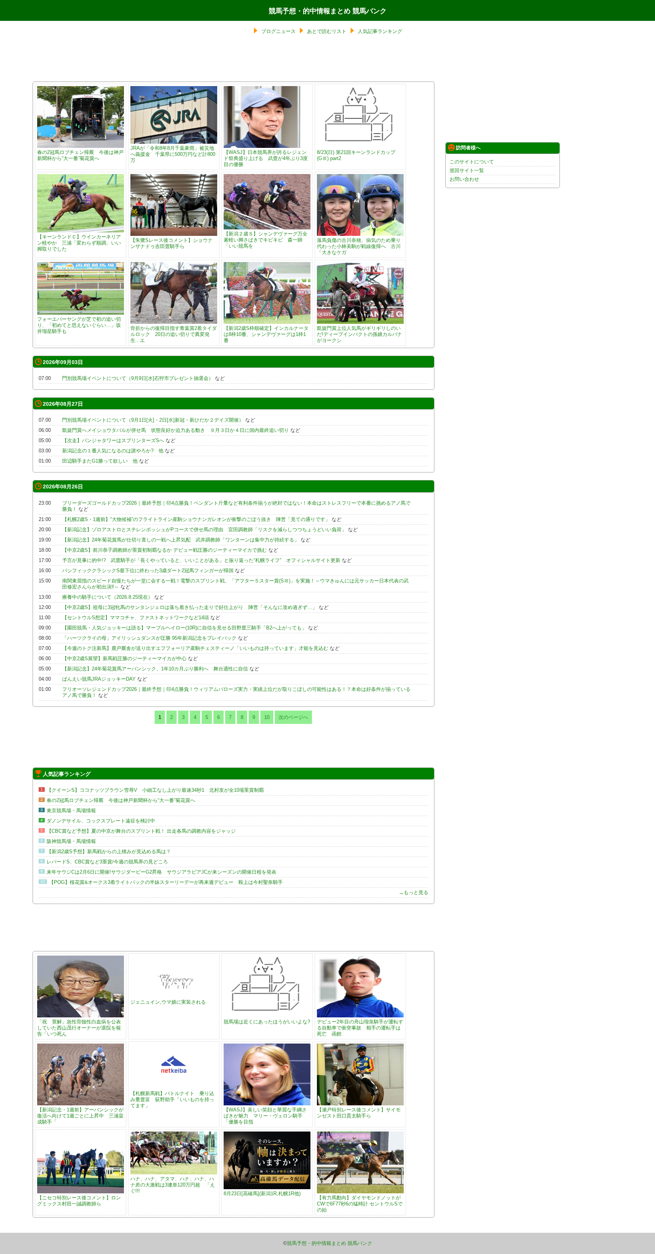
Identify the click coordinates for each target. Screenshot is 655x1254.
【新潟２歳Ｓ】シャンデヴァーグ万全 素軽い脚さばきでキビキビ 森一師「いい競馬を (268, 240)
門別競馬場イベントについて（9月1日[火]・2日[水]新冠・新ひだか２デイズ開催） (153, 420)
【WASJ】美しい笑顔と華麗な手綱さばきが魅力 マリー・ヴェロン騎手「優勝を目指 (265, 1116)
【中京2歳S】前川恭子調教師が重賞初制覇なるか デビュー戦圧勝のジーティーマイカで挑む (164, 550)
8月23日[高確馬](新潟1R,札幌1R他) (262, 1193)
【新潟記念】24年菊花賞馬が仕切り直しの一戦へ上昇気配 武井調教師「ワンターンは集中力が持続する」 (180, 540)
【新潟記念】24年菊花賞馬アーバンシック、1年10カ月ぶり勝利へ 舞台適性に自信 (155, 669)
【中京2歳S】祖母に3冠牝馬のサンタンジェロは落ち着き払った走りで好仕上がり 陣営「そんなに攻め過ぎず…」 (189, 607)
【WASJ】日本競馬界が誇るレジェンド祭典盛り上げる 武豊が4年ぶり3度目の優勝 (266, 158)
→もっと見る (413, 892)
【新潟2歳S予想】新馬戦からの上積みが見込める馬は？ (109, 851)
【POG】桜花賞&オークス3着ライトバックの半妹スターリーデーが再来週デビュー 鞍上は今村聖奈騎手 (166, 882)
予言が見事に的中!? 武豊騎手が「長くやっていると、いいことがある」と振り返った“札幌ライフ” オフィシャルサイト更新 (201, 560)
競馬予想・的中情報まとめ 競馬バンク (328, 11)
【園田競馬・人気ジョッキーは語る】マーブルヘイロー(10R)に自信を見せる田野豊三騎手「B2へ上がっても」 (184, 628)
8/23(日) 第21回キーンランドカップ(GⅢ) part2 (356, 155)
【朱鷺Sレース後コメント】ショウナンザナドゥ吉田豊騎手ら (171, 243)
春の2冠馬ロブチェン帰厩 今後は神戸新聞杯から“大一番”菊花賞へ (80, 155)
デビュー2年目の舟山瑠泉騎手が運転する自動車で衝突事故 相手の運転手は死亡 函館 (360, 1028)
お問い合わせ (464, 179)
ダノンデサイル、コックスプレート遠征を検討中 (101, 821)
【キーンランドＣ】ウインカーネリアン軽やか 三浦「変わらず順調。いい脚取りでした (79, 243)
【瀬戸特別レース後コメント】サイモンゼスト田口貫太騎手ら (359, 1113)
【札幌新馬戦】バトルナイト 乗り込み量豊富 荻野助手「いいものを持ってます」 (172, 1099)
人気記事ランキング (380, 31)
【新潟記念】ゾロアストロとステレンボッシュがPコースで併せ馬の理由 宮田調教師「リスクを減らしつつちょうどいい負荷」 (204, 529)
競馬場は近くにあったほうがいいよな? (267, 1022)
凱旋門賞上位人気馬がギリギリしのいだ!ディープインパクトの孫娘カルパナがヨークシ (359, 334)
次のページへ (293, 717)
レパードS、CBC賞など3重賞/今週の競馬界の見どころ (107, 862)
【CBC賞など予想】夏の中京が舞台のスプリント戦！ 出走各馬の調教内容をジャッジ (141, 831)
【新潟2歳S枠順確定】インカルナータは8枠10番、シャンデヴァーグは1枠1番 (266, 334)
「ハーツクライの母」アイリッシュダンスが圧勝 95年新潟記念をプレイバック (149, 638)
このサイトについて (472, 162)
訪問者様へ (468, 148)
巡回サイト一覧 (467, 170)
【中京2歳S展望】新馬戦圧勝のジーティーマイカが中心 (124, 658)
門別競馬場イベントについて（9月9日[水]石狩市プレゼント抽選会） (137, 378)
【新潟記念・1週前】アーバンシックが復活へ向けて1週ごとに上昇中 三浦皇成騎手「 (80, 1116)
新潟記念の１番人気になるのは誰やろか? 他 (112, 451)
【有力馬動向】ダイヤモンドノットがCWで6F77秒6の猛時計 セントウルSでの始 (360, 1204)
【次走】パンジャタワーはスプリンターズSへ (113, 440)
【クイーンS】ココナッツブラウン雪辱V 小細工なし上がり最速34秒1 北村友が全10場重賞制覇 (155, 790)
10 (267, 717)
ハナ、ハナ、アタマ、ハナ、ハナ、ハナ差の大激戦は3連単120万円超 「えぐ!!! (172, 1185)
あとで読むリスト (326, 31)
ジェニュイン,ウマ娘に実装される (168, 1002)
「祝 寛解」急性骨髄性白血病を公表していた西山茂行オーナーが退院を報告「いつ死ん (79, 1028)
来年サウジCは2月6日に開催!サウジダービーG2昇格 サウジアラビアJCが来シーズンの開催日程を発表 (161, 872)
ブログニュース (278, 31)
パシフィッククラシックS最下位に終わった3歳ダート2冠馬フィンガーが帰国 (147, 570)
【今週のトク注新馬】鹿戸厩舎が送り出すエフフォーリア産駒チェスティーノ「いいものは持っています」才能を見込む (195, 648)
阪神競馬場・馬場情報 (71, 841)
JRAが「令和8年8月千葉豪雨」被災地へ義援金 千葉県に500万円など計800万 (172, 154)
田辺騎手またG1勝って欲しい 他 (100, 461)
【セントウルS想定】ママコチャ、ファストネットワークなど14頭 (135, 617)
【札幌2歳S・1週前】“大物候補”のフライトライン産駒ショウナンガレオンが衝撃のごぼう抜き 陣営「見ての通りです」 (196, 519)
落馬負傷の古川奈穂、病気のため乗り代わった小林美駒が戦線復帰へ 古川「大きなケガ (359, 246)
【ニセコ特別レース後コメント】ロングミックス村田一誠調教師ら (79, 1201)
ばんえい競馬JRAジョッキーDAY (99, 679)
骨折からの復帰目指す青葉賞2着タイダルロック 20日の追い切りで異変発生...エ (173, 334)
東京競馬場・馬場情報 (71, 810)
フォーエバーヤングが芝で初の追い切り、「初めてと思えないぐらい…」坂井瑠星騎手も (79, 325)
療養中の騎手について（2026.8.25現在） (107, 597)
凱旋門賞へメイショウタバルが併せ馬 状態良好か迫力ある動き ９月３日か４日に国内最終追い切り (175, 430)
